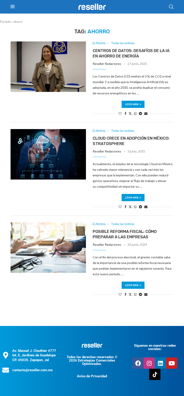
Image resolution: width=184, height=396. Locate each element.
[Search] (171, 6)
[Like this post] (120, 113)
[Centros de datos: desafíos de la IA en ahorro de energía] (48, 66)
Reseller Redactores (107, 64)
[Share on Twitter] (130, 113)
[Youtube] (171, 363)
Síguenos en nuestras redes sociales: (155, 347)
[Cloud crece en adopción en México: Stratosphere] (48, 154)
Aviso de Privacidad (92, 376)
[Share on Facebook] (125, 113)
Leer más (131, 104)
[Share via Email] (145, 113)
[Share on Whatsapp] (135, 113)
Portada (5, 21)
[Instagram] (149, 363)
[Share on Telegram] (140, 113)
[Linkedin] (160, 363)
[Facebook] (138, 363)
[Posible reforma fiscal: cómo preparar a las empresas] (48, 247)
